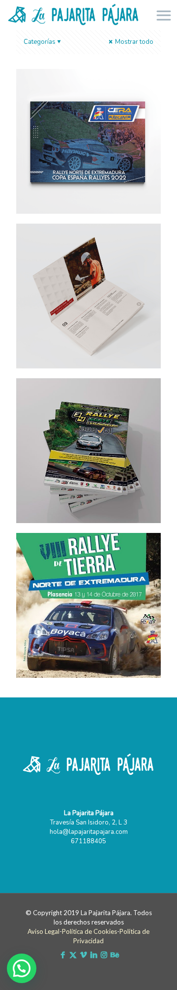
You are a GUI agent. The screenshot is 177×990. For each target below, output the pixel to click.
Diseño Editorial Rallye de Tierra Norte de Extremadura (82, 556)
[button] (21, 968)
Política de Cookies (89, 931)
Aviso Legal (43, 931)
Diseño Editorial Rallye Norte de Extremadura (82, 402)
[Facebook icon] (62, 955)
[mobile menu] (163, 14)
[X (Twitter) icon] (73, 955)
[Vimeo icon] (83, 955)
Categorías (40, 41)
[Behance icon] (114, 955)
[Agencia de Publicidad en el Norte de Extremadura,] (73, 14)
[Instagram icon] (104, 955)
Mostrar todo (133, 41)
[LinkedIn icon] (93, 955)
